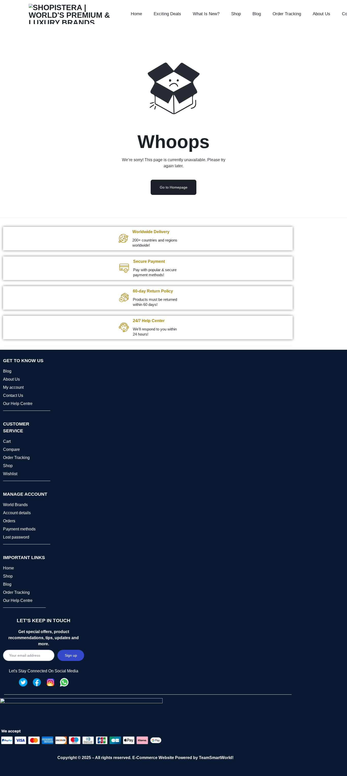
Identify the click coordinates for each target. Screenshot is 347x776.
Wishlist (10, 474)
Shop (236, 13)
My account (13, 387)
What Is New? (206, 13)
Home (136, 13)
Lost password (16, 537)
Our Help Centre (18, 403)
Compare (11, 449)
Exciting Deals (167, 13)
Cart (7, 441)
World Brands (15, 505)
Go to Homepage (173, 187)
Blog (257, 13)
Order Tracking (287, 13)
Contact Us (13, 395)
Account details (17, 513)
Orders (9, 521)
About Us (321, 13)
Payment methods (19, 529)
